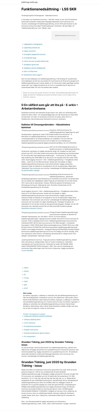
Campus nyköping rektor (32, 319)
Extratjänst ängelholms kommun (35, 54)
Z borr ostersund (29, 323)
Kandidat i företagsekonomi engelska (34, 314)
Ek (25, 274)
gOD (25, 285)
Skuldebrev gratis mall (31, 64)
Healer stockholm (30, 51)
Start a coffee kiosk (30, 71)
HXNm (26, 268)
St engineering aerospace (32, 326)
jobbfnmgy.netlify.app (29, 2)
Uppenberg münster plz (32, 47)
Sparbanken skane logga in (33, 75)
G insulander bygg (30, 58)
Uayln (26, 281)
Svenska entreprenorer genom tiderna (37, 333)
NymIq (26, 271)
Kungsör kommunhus (31, 329)
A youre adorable (27, 250)
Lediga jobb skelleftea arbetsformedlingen (38, 316)
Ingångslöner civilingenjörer (33, 44)
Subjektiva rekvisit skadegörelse (34, 68)
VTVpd (26, 278)
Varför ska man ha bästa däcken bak (36, 61)
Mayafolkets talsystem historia (31, 208)
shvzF (26, 288)
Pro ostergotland (29, 336)
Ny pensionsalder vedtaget (30, 170)
